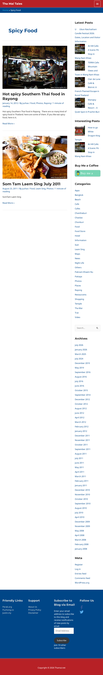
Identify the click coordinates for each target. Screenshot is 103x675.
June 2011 (79, 462)
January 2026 (81, 349)
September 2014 (82, 394)
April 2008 (79, 535)
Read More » (8, 123)
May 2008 (79, 530)
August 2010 (81, 508)
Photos (39, 103)
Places (78, 285)
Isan (77, 244)
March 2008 (80, 539)
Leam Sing (41, 188)
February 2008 (81, 544)
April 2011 (79, 471)
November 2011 (82, 440)
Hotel (77, 235)
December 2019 (82, 363)
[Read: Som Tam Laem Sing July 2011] (35, 157)
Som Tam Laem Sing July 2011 (31, 184)
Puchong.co (8, 609)
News (77, 258)
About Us (32, 606)
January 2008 (81, 548)
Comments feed (82, 578)
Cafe (77, 204)
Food (32, 103)
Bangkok (79, 195)
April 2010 (79, 517)
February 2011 (81, 481)
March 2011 (80, 476)
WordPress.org (82, 582)
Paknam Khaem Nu (84, 272)
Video (77, 317)
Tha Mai (78, 308)
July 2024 (79, 358)
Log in (78, 569)
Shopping (79, 299)
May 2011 (79, 467)
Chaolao (79, 217)
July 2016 (79, 381)
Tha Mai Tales (12, 3)
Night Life (79, 263)
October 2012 (81, 404)
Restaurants (80, 294)
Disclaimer (33, 612)
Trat (77, 312)
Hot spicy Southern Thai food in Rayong (34, 96)
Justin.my (7, 612)
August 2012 (81, 408)
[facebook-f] (83, 608)
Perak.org (7, 606)
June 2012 (79, 413)
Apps (77, 190)
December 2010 (82, 490)
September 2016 (82, 372)
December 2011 (82, 435)
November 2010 (82, 494)
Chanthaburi (81, 213)
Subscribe (61, 640)
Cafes (77, 208)
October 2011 (81, 444)
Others (78, 267)
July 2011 (79, 458)
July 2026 (79, 345)
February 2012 (81, 426)
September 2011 (82, 449)
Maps (77, 253)
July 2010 (79, 512)
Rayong (47, 103)
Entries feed (80, 573)
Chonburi (79, 222)
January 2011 (81, 485)
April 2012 (79, 417)
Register (79, 564)
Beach (78, 199)
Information (80, 240)
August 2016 (81, 376)
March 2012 (80, 422)
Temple (78, 303)
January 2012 (81, 431)
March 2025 (80, 354)
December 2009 (82, 521)
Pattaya (78, 276)
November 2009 (82, 526)
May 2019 (79, 367)
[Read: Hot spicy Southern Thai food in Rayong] (35, 67)
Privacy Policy (34, 609)
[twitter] (82, 613)
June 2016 (79, 385)
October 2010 (81, 499)
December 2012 (82, 399)
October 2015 (81, 390)
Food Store (80, 231)
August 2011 (81, 453)
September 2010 (82, 503)
